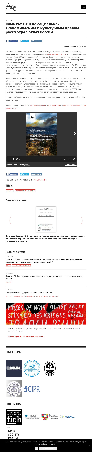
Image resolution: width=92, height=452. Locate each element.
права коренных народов (21, 265)
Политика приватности (48, 448)
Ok (36, 448)
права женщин (18, 296)
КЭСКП (9, 191)
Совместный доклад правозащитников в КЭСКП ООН (29, 292)
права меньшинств (51, 296)
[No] (89, 445)
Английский (40, 179)
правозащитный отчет (25, 191)
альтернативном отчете (56, 54)
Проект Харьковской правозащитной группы (25, 336)
